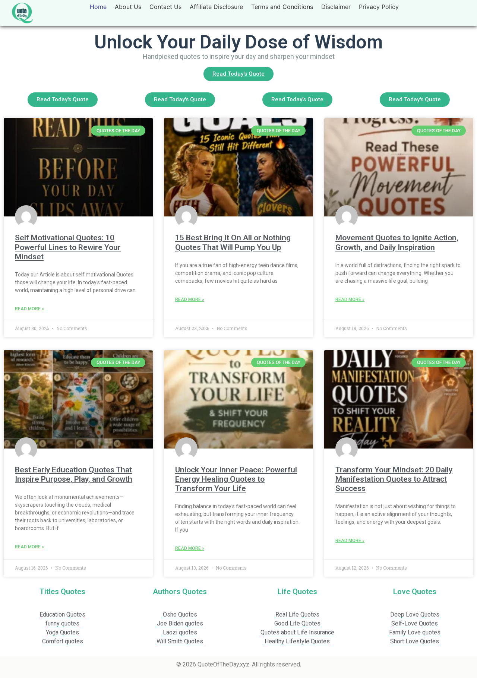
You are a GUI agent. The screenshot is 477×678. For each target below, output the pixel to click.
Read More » (29, 308)
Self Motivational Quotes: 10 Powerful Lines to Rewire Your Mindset (68, 247)
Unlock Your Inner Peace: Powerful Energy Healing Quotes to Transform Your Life (236, 479)
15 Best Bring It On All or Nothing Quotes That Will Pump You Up (233, 242)
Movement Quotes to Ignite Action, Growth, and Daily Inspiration (396, 242)
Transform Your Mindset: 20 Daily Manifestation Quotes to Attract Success (393, 479)
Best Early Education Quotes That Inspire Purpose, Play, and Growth (73, 474)
